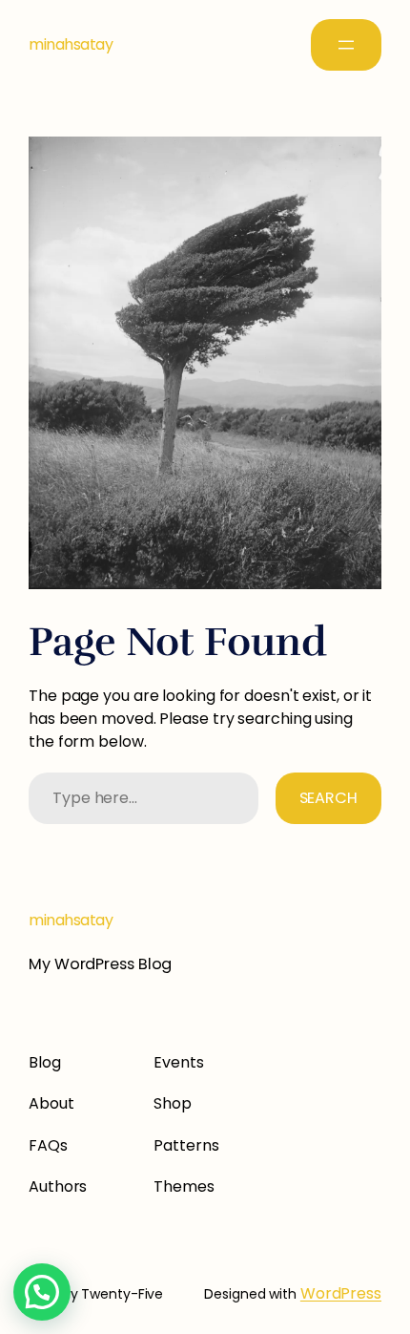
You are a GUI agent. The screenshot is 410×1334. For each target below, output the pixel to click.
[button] (42, 1292)
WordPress (340, 1293)
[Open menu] (346, 45)
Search (328, 798)
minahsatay (71, 44)
